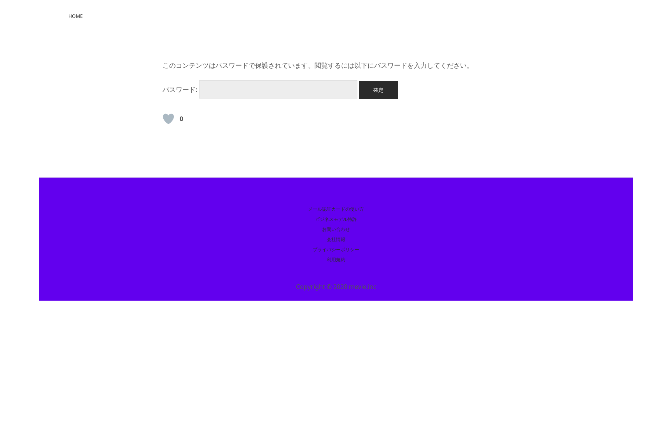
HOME (75, 16)
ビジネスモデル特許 (336, 219)
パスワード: (181, 89)
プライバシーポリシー (336, 249)
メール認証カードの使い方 (336, 209)
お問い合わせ (336, 229)
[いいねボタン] (168, 119)
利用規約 (336, 259)
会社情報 (336, 239)
